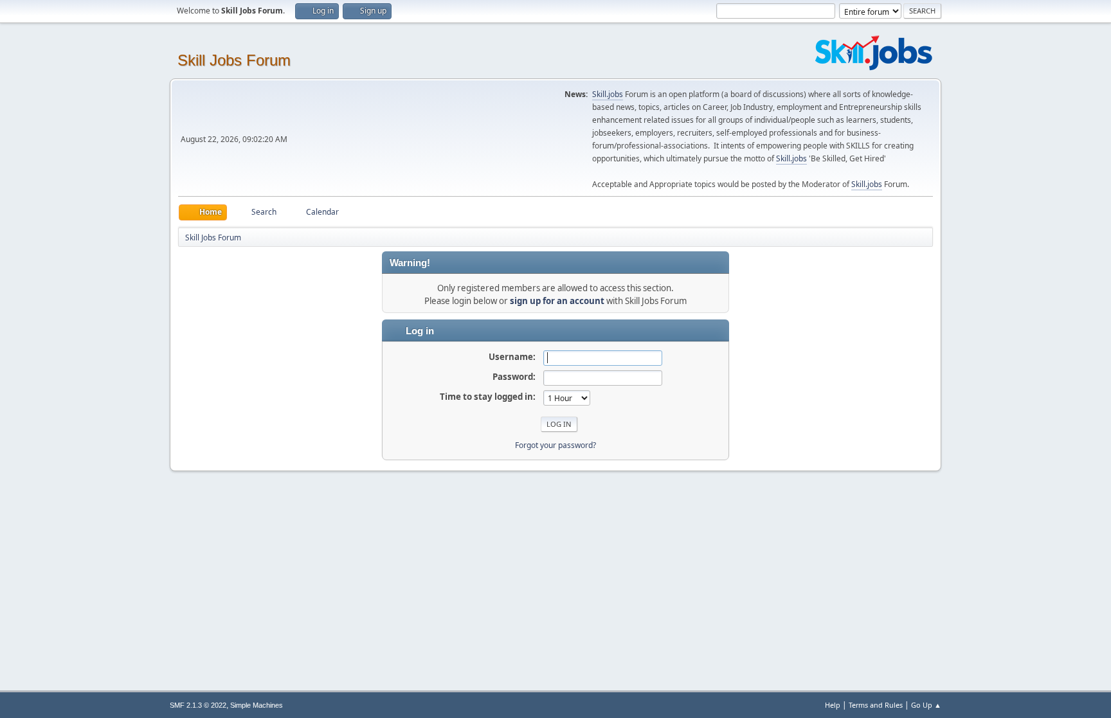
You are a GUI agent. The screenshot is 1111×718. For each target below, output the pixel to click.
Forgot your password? (555, 445)
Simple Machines (256, 705)
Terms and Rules (876, 705)
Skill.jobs (607, 94)
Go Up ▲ (926, 705)
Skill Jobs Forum (234, 60)
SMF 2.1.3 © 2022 (198, 705)
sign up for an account (557, 301)
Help (832, 705)
